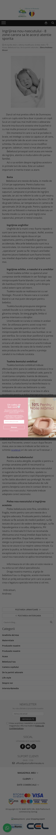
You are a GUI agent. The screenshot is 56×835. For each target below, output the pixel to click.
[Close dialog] (54, 399)
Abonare (14, 427)
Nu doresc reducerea (14, 430)
